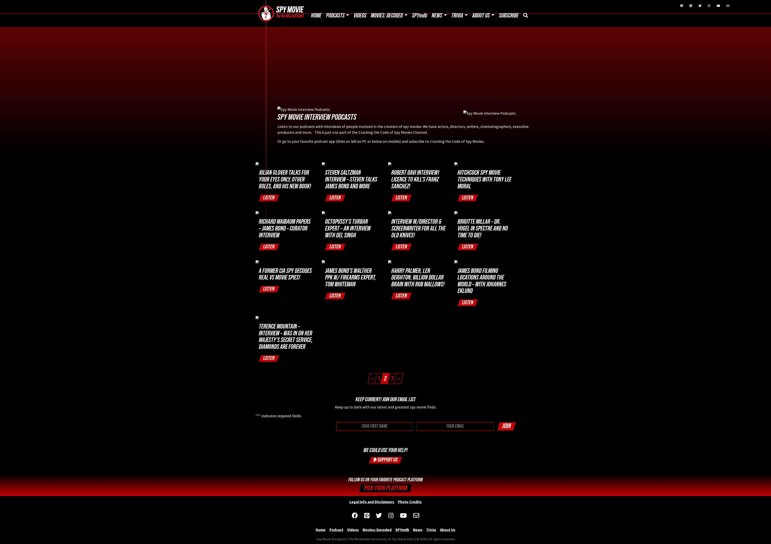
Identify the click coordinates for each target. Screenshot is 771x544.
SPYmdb (419, 16)
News (437, 16)
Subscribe (509, 16)
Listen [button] (268, 197)
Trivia (457, 16)
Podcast (336, 529)
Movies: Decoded (387, 16)
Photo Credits (410, 501)
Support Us (387, 459)
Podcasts (335, 16)
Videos (360, 16)
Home (316, 16)
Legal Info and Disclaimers (371, 501)
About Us (481, 16)
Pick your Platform (385, 488)
